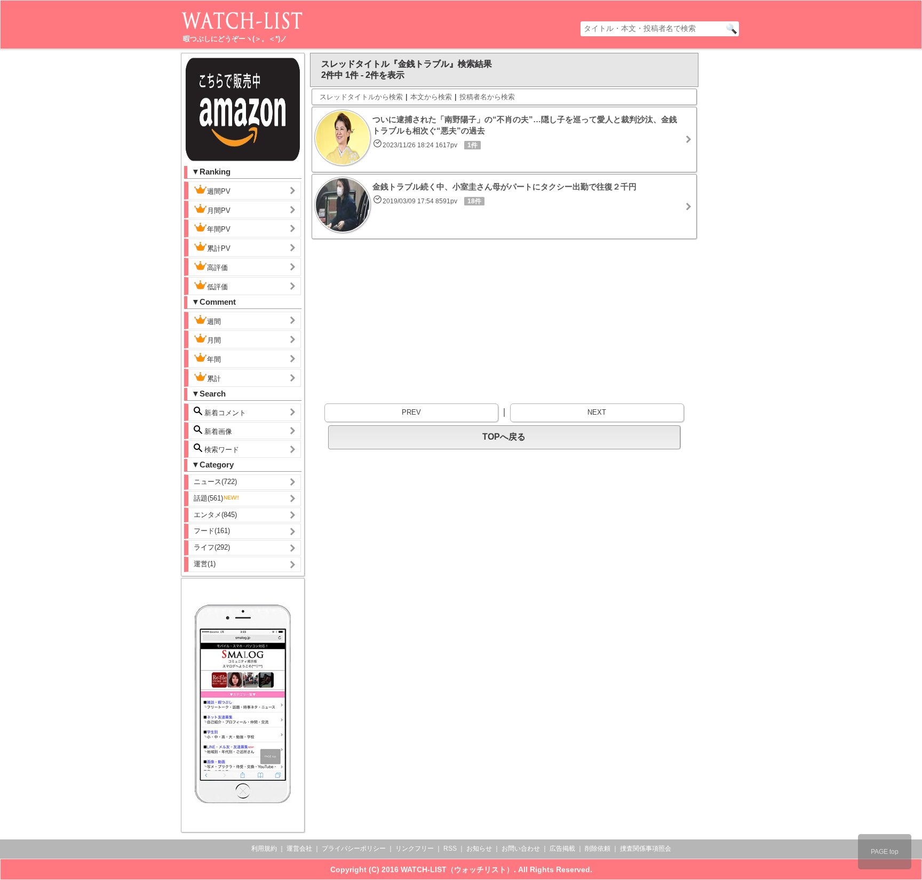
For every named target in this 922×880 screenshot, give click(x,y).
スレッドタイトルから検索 (361, 97)
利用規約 (264, 848)
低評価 (217, 287)
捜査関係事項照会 (645, 848)
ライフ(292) (212, 547)
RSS (450, 848)
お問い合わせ (521, 848)
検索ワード (220, 450)
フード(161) (212, 531)
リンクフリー (414, 848)
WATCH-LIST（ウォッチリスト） (457, 869)
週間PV (218, 191)
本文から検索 (431, 97)
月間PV (218, 211)
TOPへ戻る (504, 436)
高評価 (217, 268)
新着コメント (224, 413)
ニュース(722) (215, 482)
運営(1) (205, 564)
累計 (214, 379)
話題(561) (208, 498)
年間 (214, 359)
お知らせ (479, 848)
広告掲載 (562, 848)
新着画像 (217, 431)
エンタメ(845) (215, 515)
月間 (214, 340)
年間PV (218, 229)
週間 (214, 322)
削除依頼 (597, 848)
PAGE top (885, 851)
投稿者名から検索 (487, 97)
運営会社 (299, 848)
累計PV (218, 248)
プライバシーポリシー (354, 848)
